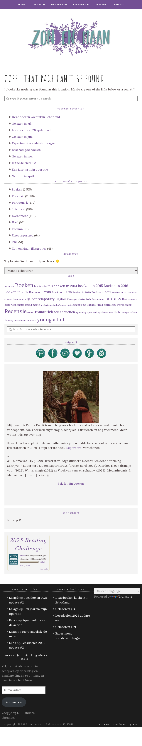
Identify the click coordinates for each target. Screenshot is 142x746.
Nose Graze (130, 724)
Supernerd (74, 448)
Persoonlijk (20, 202)
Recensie (18, 196)
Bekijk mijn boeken (71, 483)
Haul (15, 222)
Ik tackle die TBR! (24, 163)
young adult (51, 319)
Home (21, 4)
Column (17, 229)
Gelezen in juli (21, 123)
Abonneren (14, 702)
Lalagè (13, 597)
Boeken (17, 189)
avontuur (9, 286)
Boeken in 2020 (81, 292)
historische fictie (14, 304)
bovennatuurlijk (22, 299)
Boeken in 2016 (116, 286)
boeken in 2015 (90, 286)
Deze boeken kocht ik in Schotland (36, 117)
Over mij (37, 4)
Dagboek (62, 299)
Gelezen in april (23, 176)
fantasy (113, 298)
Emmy (23, 555)
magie (36, 304)
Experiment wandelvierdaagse (33, 143)
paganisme (79, 304)
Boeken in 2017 (16, 292)
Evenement (20, 216)
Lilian (13, 631)
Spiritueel (18, 209)
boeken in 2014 (65, 286)
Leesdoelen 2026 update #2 (31, 130)
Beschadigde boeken (26, 150)
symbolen (103, 312)
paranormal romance (101, 304)
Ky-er (13, 620)
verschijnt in (21, 320)
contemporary (43, 299)
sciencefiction (64, 312)
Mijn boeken (59, 4)
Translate (125, 596)
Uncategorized (22, 235)
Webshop (100, 4)
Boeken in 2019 (62, 292)
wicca (33, 320)
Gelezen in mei (22, 156)
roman (30, 312)
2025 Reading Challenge (28, 544)
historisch (132, 299)
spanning (81, 312)
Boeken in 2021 (101, 292)
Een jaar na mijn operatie (30, 169)
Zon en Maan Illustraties (29, 248)
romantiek (44, 311)
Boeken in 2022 (120, 292)
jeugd (28, 304)
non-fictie (67, 304)
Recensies (80, 4)
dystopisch (84, 299)
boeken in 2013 (43, 286)
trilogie (125, 312)
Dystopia (73, 299)
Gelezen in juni (22, 136)
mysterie (45, 305)
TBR (15, 242)
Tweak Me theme (108, 724)
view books (44, 569)
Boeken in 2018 (40, 292)
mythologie (56, 304)
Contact (118, 4)
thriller (118, 312)
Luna (12, 643)
